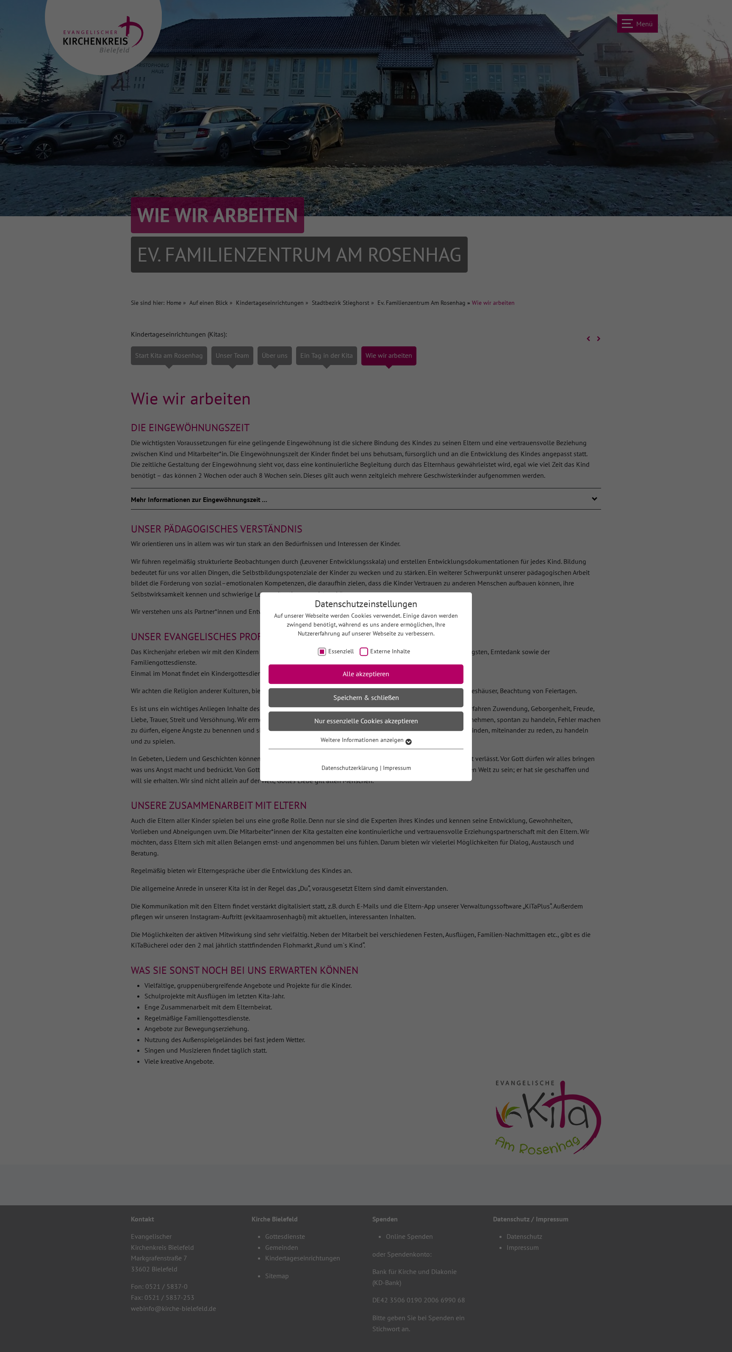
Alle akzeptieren (366, 673)
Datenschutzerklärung (350, 768)
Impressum (397, 768)
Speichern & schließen (366, 697)
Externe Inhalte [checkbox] (390, 651)
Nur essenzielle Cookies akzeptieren (366, 721)
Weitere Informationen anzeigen (363, 740)
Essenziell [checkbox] (341, 651)
